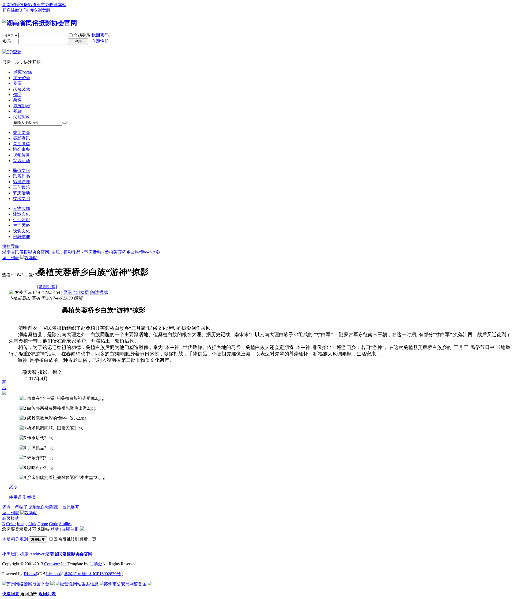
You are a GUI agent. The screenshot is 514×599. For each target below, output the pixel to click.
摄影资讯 (21, 138)
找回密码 (100, 35)
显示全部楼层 (76, 292)
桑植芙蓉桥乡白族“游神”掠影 (132, 252)
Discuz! (30, 573)
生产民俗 (21, 225)
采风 (17, 100)
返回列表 (10, 257)
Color (11, 523)
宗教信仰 (21, 236)
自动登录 (81, 35)
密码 (6, 41)
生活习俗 (21, 219)
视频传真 (21, 155)
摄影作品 (72, 252)
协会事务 (21, 149)
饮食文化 (21, 231)
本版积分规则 (15, 539)
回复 (13, 487)
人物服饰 (21, 208)
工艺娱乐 (21, 187)
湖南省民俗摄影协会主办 (25, 4)
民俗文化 (21, 89)
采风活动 (21, 160)
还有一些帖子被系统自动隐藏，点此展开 (40, 507)
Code (53, 523)
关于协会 (21, 77)
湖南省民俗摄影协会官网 (25, 252)
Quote (42, 523)
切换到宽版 (39, 10)
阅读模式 (99, 292)
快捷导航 (10, 246)
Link (32, 523)
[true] (64, 123)
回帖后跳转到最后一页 (75, 539)
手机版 (22, 554)
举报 (31, 497)
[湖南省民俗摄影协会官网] (39, 23)
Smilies (65, 523)
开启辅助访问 (15, 10)
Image (22, 523)
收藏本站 (57, 4)
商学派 (95, 564)
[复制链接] (47, 286)
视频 (17, 111)
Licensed (53, 573)
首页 (22, 72)
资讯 (17, 83)
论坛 (21, 117)
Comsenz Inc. (55, 564)
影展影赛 (21, 105)
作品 (17, 94)
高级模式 (10, 518)
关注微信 (21, 143)
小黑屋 (8, 554)
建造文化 (21, 214)
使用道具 (17, 497)
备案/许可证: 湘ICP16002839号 (92, 573)
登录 (54, 529)
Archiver (36, 554)
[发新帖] (28, 257)
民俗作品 (21, 176)
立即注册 (100, 41)
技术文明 (21, 198)
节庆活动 (21, 193)
